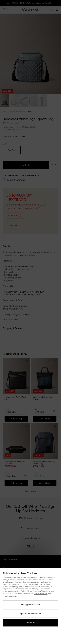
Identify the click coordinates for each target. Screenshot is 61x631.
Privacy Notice (10, 596)
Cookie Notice (40, 593)
